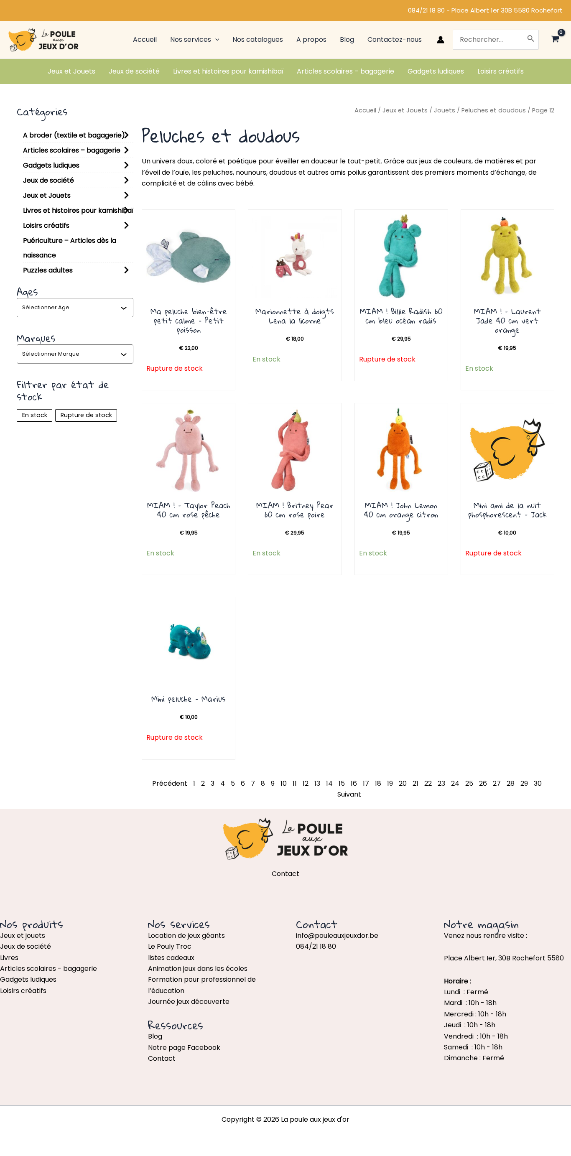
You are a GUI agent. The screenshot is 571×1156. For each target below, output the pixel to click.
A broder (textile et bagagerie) (74, 135)
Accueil (365, 110)
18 (378, 783)
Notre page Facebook (184, 1047)
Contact (162, 1058)
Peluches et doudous (493, 110)
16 (354, 783)
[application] (215, 39)
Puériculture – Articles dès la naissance (69, 248)
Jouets (444, 110)
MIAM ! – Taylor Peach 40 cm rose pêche (188, 510)
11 (295, 783)
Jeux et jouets (22, 935)
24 (455, 783)
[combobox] (71, 307)
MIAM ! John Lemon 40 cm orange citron (401, 510)
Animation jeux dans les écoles (197, 968)
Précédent (169, 783)
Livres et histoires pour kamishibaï (78, 210)
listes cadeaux (171, 957)
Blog (155, 1036)
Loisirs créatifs (46, 225)
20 (403, 783)
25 (469, 783)
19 (390, 783)
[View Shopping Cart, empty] (555, 40)
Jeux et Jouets (47, 195)
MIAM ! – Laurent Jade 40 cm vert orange (507, 320)
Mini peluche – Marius (188, 699)
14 (329, 783)
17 (366, 783)
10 (283, 783)
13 (317, 783)
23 (441, 783)
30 (538, 783)
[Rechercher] (530, 39)
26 (483, 783)
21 (415, 783)
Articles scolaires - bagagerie (48, 968)
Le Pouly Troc (169, 946)
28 (511, 783)
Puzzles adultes (48, 270)
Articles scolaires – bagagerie (71, 150)
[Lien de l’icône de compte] (440, 39)
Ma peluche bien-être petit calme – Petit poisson (188, 320)
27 (497, 783)
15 (342, 783)
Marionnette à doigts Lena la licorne (294, 316)
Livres (9, 957)
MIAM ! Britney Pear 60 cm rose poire (295, 510)
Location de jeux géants (186, 935)
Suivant (349, 794)
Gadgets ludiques (51, 165)
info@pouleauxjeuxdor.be (337, 935)
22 (428, 783)
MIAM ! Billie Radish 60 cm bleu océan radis (401, 316)
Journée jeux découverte (188, 1001)
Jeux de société (48, 180)
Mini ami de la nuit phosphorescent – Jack (507, 510)
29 (524, 783)
